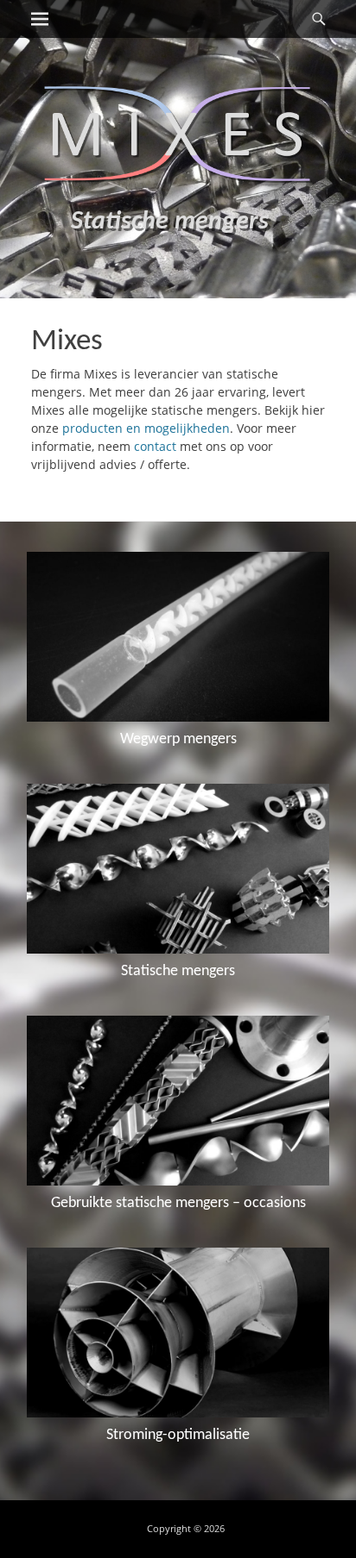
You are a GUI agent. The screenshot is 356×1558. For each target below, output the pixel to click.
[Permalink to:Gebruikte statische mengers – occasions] (178, 1101)
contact (155, 446)
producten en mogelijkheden (146, 428)
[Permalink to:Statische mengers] (178, 869)
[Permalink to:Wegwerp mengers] (178, 637)
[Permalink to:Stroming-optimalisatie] (178, 1332)
